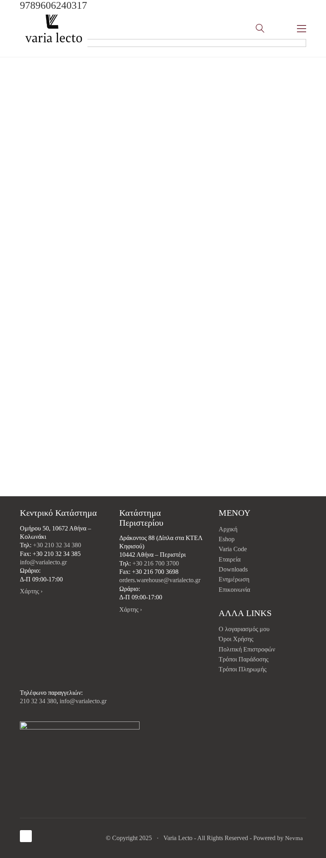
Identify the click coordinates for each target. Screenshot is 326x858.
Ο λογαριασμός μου (244, 629)
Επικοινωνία (234, 589)
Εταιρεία (230, 559)
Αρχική (228, 529)
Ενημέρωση (234, 579)
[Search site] (260, 29)
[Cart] (280, 28)
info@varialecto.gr (43, 562)
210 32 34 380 (38, 701)
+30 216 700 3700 (155, 563)
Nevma (294, 838)
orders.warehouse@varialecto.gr (159, 580)
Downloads (233, 569)
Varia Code (233, 549)
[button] (301, 28)
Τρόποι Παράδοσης (243, 659)
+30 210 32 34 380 (57, 545)
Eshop (227, 539)
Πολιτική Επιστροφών (247, 649)
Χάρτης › (31, 591)
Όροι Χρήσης (236, 639)
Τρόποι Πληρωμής (242, 669)
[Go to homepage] (53, 28)
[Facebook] (26, 836)
